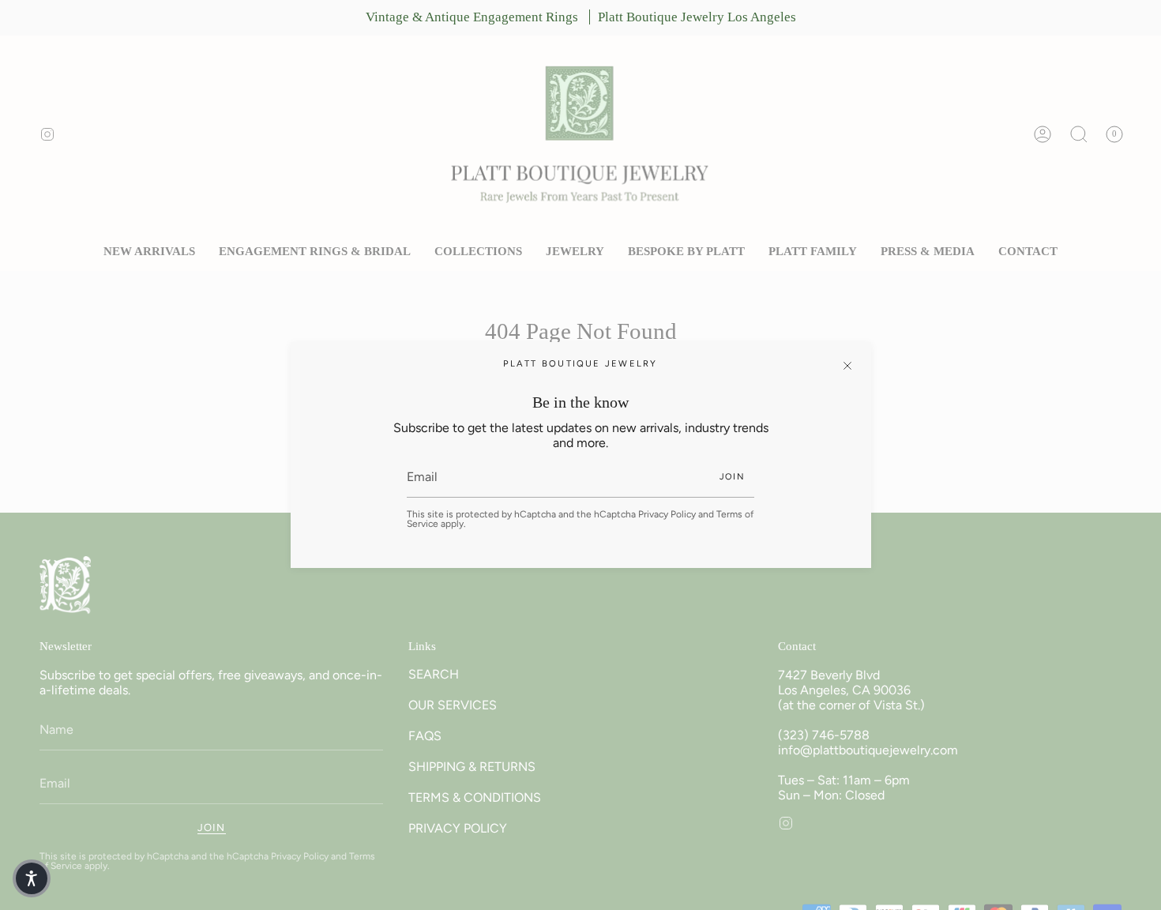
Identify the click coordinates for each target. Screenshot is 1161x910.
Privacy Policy (667, 514)
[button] (32, 878)
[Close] (847, 366)
